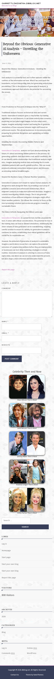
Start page (6, 557)
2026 (4, 616)
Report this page (8, 270)
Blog (4, 632)
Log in (4, 544)
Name (5, 321)
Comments (8, 653)
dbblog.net (26, 670)
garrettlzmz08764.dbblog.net (21, 3)
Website (6, 345)
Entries (32, 648)
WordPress (31, 653)
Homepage (6, 550)
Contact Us (15, 675)
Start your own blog (10, 564)
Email (5, 333)
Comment (6, 288)
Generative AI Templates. (11, 151)
